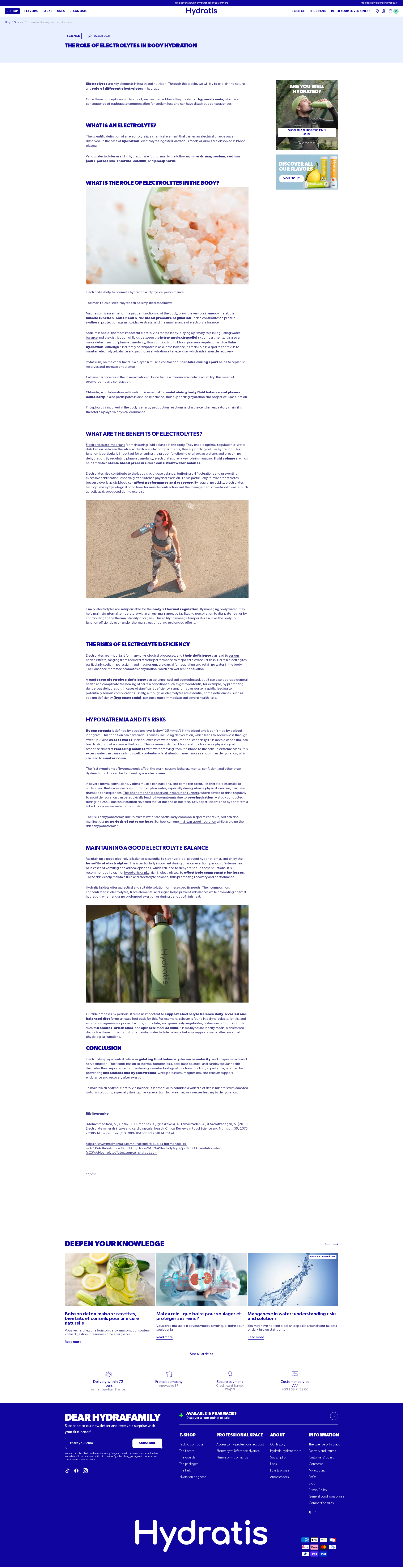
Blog (312, 1483)
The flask (185, 1470)
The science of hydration (325, 1444)
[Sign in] (384, 11)
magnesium (109, 1023)
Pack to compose (191, 1444)
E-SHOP (187, 1435)
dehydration (95, 458)
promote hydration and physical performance (150, 292)
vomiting (112, 868)
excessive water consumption (168, 740)
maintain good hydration (197, 821)
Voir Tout (291, 178)
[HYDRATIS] (201, 11)
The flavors (186, 1451)
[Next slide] (335, 1243)
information (324, 1435)
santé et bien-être (322, 1256)
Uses (273, 1464)
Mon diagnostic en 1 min (307, 132)
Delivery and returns (322, 1451)
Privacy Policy (318, 1490)
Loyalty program (281, 1470)
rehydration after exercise (168, 351)
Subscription (278, 1457)
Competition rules (321, 1503)
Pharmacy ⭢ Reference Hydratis (237, 1451)
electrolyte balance (204, 322)
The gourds (187, 1457)
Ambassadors (279, 1477)
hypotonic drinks (136, 872)
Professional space (239, 1435)
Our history (277, 1444)
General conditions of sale (326, 1496)
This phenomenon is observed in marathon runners (161, 793)
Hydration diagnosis (192, 1477)
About (277, 1435)
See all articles (201, 1354)
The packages (188, 1464)
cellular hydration (219, 449)
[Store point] (377, 11)
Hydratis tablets (97, 887)
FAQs (312, 1477)
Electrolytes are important (105, 445)
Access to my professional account (240, 1444)
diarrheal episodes (137, 868)
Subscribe (147, 1443)
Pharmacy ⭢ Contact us (232, 1457)
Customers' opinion (322, 1457)
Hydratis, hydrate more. (286, 1451)
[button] (393, 11)
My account (317, 1470)
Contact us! (316, 1464)
